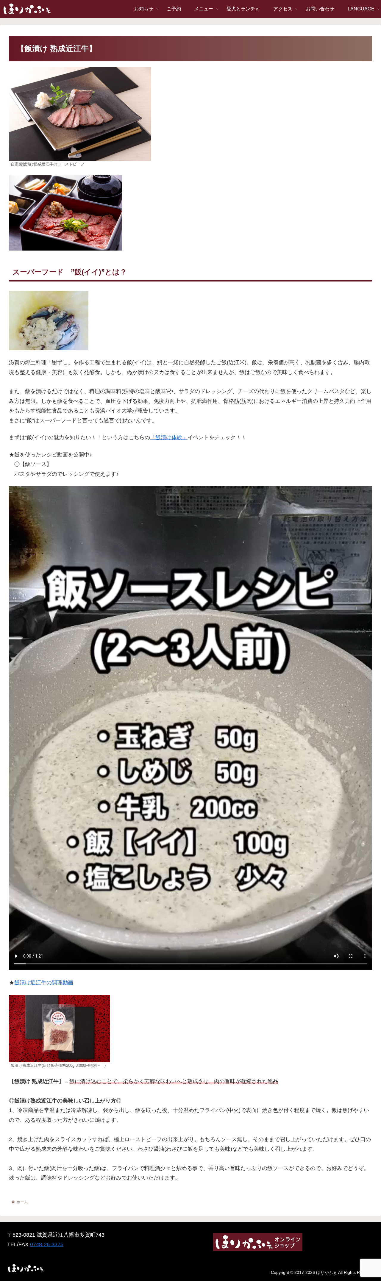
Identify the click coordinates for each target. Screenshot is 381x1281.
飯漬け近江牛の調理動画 (43, 983)
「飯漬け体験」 (169, 437)
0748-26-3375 (46, 1244)
